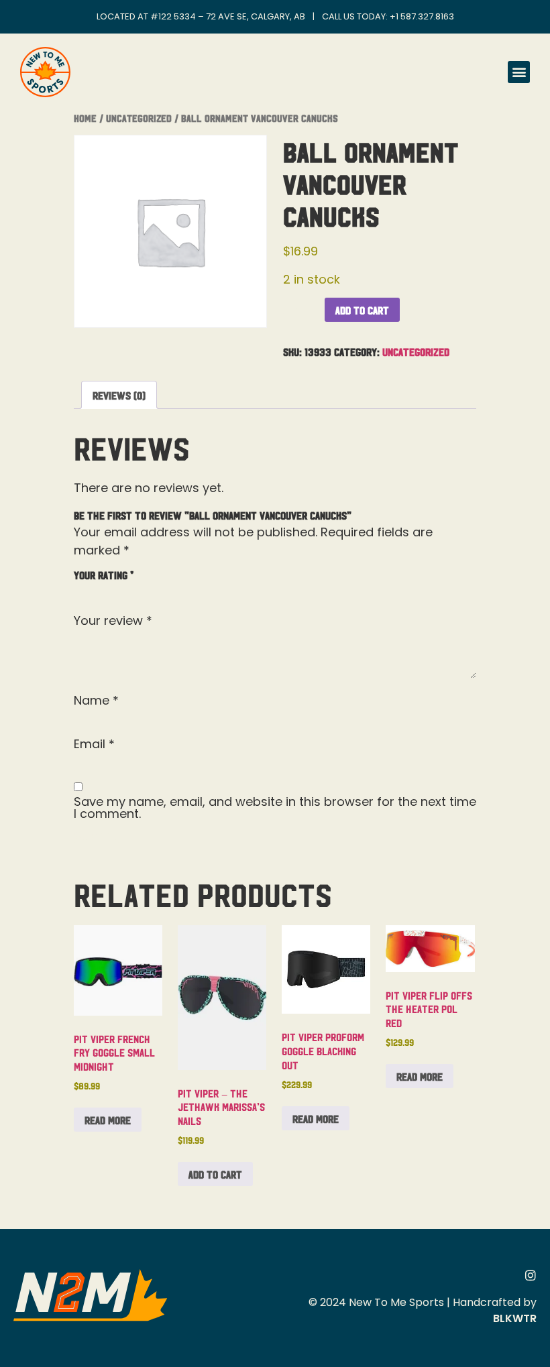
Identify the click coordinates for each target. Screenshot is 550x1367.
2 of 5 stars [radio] (101, 590)
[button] (519, 72)
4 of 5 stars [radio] (140, 590)
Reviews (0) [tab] (119, 395)
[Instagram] (531, 1275)
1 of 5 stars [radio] (82, 590)
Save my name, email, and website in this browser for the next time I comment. (275, 808)
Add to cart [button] (215, 1174)
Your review (113, 621)
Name (96, 701)
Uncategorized (139, 118)
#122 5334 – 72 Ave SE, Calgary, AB (227, 16)
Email (94, 744)
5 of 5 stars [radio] (160, 590)
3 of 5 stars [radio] (121, 590)
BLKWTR (515, 1318)
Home (85, 118)
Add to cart (362, 309)
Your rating (103, 574)
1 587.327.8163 (425, 16)
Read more (108, 1119)
